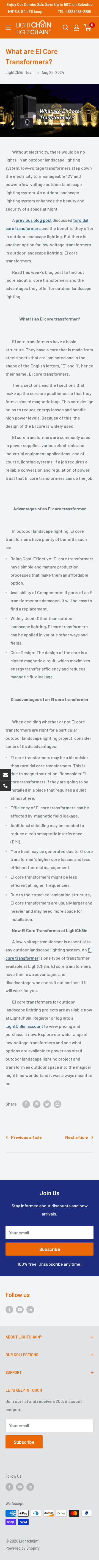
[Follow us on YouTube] (20, 1309)
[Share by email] (57, 1104)
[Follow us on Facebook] (9, 1309)
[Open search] (66, 28)
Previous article (26, 1137)
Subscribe (49, 1249)
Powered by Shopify (23, 1548)
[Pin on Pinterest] (36, 1104)
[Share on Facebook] (26, 1104)
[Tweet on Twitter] (47, 1104)
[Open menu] (8, 28)
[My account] (76, 28)
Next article (76, 1137)
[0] (87, 27)
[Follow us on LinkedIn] (30, 1309)
